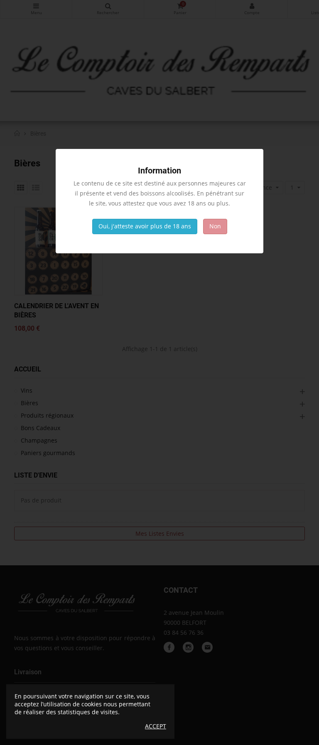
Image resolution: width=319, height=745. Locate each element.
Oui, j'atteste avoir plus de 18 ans (144, 226)
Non (215, 226)
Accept (155, 726)
